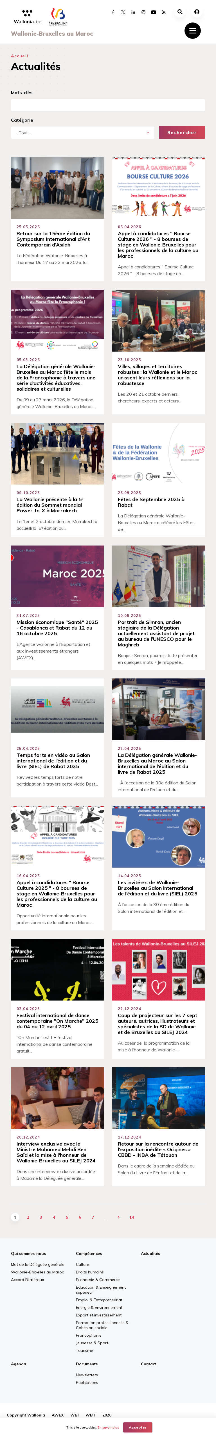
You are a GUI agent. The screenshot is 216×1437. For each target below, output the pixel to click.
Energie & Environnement (99, 1307)
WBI (74, 1415)
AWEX (58, 1415)
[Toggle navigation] (192, 30)
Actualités (150, 1253)
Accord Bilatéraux (27, 1279)
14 (131, 1217)
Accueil (19, 55)
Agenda (18, 1363)
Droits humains (90, 1272)
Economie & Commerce (98, 1279)
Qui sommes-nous (28, 1253)
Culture (82, 1264)
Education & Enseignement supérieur (101, 1290)
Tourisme (84, 1350)
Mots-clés (22, 92)
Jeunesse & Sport (92, 1342)
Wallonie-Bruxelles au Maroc (37, 1272)
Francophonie (89, 1335)
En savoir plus (108, 1427)
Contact (148, 1363)
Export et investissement (99, 1315)
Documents (87, 1363)
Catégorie (22, 120)
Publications (87, 1382)
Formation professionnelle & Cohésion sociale (102, 1325)
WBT (91, 1415)
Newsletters (87, 1374)
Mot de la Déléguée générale (37, 1264)
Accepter (138, 1427)
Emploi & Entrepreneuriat (99, 1299)
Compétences (89, 1253)
